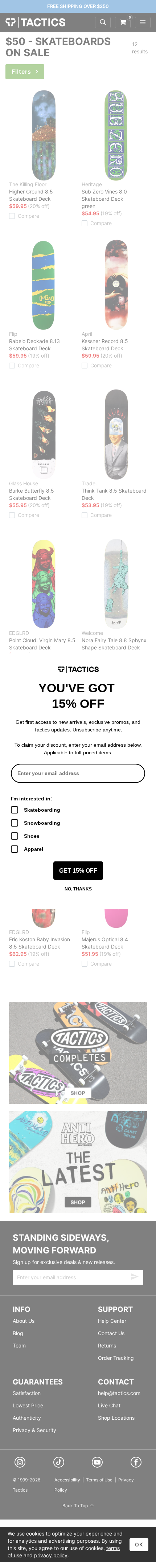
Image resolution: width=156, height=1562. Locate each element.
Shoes (32, 836)
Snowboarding (42, 823)
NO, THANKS (78, 889)
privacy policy (50, 1555)
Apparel (33, 849)
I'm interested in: (31, 799)
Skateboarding (42, 810)
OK (139, 1544)
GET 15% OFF (78, 871)
